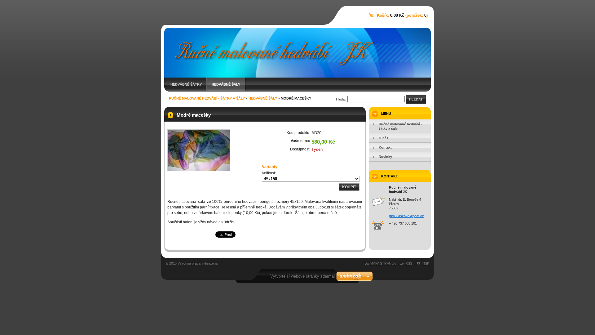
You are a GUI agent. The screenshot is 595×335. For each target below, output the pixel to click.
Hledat (416, 99)
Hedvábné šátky (186, 84)
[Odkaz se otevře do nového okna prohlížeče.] (198, 150)
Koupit (349, 187)
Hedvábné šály (226, 84)
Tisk (425, 263)
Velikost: (269, 173)
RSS (408, 263)
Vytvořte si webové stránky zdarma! (302, 276)
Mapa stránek (383, 263)
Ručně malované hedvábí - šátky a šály (207, 98)
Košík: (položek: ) (402, 15)
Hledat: (341, 99)
